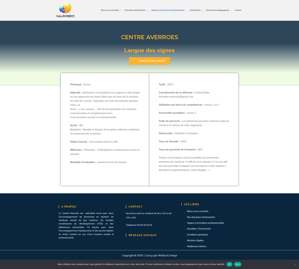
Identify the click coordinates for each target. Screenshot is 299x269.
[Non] (295, 264)
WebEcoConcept (167, 255)
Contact (238, 10)
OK (229, 264)
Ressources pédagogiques (217, 10)
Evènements (195, 10)
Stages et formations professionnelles (167, 10)
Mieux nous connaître (110, 10)
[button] (120, 10)
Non (238, 264)
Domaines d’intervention (135, 10)
